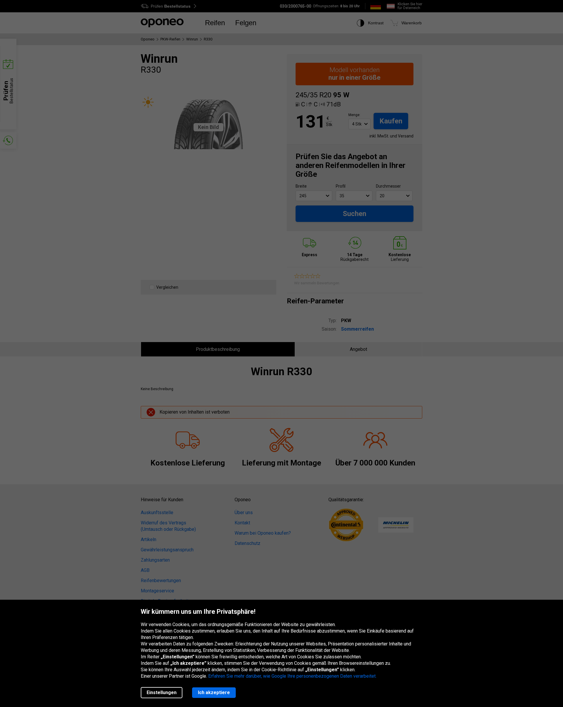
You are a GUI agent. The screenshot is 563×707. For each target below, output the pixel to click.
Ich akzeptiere (214, 692)
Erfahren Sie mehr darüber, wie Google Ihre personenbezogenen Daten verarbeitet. (292, 676)
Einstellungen (162, 692)
